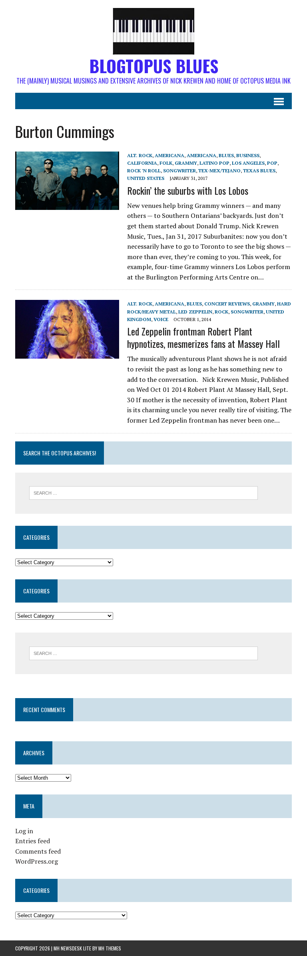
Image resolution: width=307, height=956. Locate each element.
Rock (221, 312)
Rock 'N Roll (144, 171)
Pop (272, 163)
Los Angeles (248, 163)
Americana (169, 155)
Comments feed (38, 851)
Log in (24, 830)
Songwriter (179, 171)
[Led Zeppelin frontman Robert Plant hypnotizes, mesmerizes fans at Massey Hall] (67, 353)
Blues (226, 155)
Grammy (186, 163)
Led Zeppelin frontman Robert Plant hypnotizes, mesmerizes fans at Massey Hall (203, 337)
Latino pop (214, 163)
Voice (161, 319)
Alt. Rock (139, 155)
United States (145, 178)
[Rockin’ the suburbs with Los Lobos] (67, 204)
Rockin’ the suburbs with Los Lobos (187, 190)
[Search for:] (143, 492)
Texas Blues (259, 171)
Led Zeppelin (195, 312)
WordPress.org (36, 861)
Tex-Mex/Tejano (219, 171)
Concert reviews (227, 304)
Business (247, 155)
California (142, 163)
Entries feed (32, 840)
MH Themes (109, 948)
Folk (165, 163)
